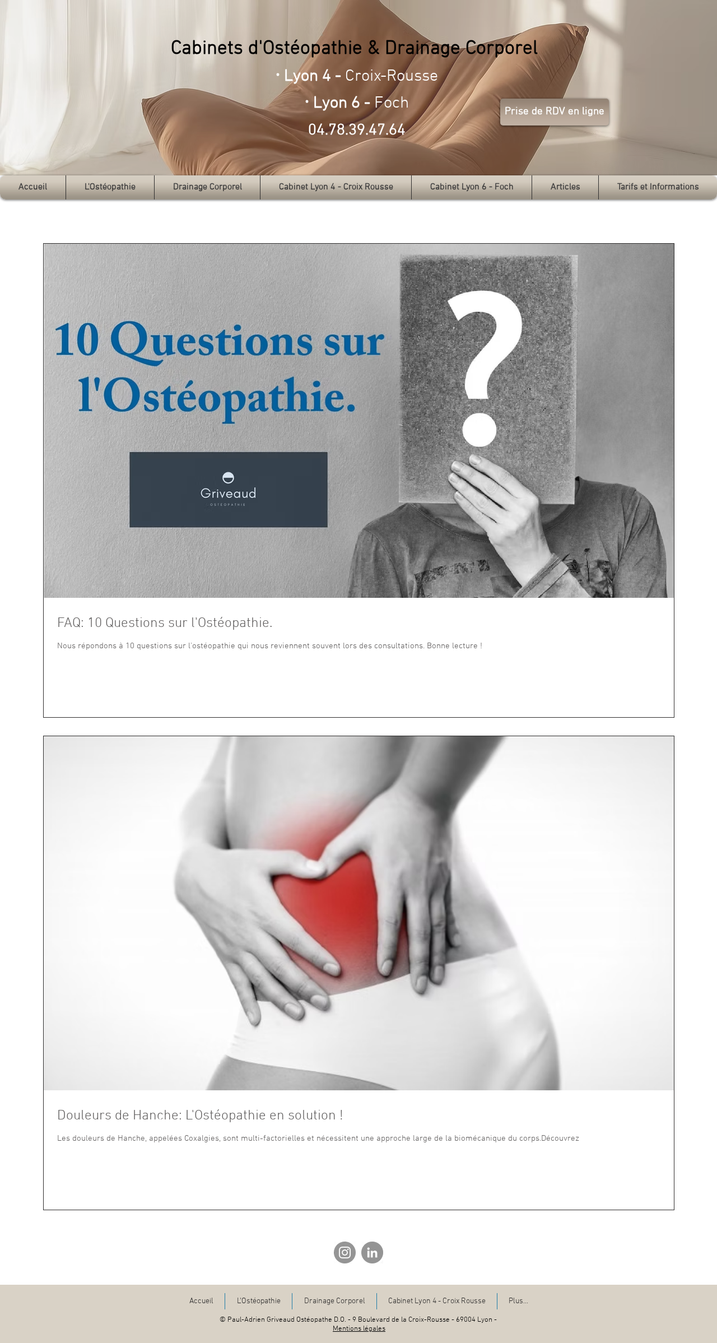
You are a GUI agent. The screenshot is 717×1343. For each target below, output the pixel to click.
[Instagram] (345, 1252)
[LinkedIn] (372, 1252)
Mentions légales (359, 1329)
